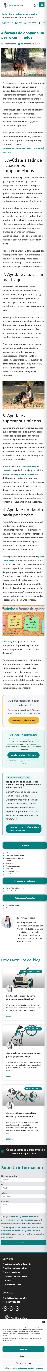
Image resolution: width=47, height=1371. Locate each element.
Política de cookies (10, 1368)
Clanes (8, 1280)
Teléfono (5, 1193)
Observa (7, 641)
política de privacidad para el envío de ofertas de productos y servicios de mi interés (22, 1230)
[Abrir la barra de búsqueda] (35, 5)
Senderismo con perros (16, 1276)
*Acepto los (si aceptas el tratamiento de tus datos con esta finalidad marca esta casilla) (21, 1220)
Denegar (23, 1356)
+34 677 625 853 (12, 1302)
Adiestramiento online (16, 1268)
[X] (11, 1308)
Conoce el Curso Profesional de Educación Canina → (24, 828)
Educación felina (13, 1284)
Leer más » (10, 1017)
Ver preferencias (23, 1363)
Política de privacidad (26, 1368)
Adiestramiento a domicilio (18, 1263)
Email (3, 1184)
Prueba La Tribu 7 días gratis (23, 755)
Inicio (4, 14)
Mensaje (5, 1201)
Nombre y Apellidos (9, 1176)
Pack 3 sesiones (12, 1272)
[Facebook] (17, 1308)
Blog (11, 14)
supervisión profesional (26, 474)
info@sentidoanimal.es (16, 1297)
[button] (43, 1322)
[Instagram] (5, 1308)
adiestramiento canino (26, 14)
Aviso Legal (39, 1368)
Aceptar (23, 1349)
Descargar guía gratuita (23, 720)
